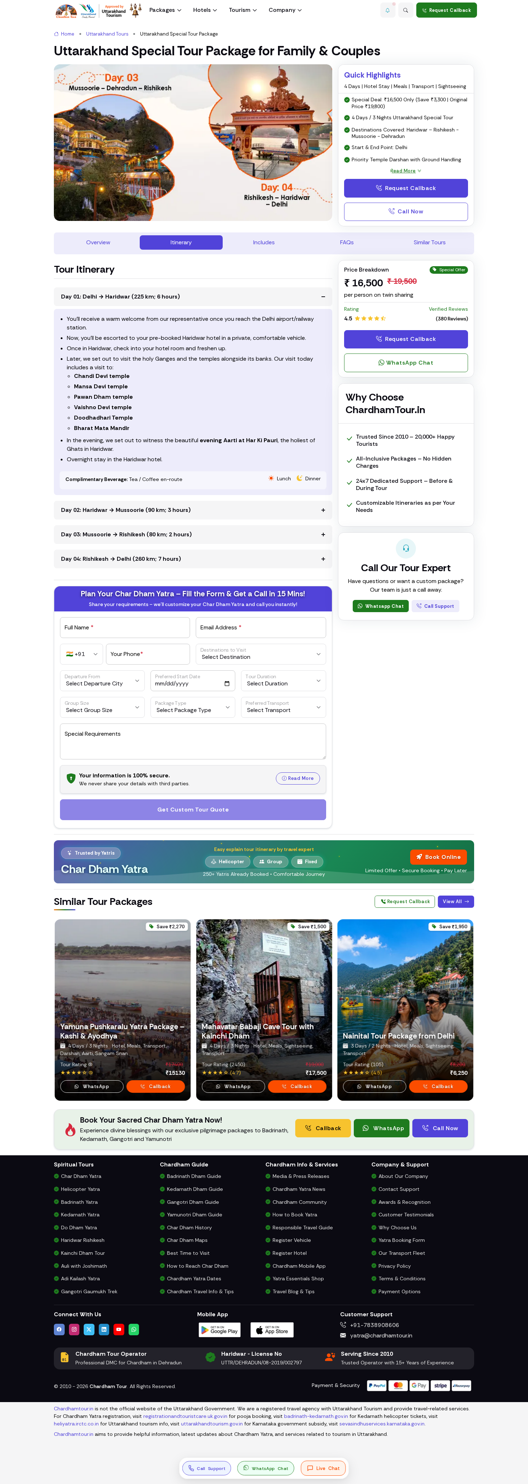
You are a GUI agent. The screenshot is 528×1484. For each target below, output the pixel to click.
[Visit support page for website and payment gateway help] (419, 1385)
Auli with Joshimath (84, 1266)
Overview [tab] (98, 242)
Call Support (438, 606)
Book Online (443, 857)
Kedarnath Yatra (80, 1214)
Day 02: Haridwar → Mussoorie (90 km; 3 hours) (126, 510)
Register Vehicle (292, 1240)
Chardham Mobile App (299, 1266)
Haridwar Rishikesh (83, 1240)
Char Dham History (189, 1227)
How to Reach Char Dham (197, 1266)
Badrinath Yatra (79, 1202)
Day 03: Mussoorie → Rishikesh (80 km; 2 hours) (126, 534)
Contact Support (399, 1189)
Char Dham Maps (187, 1240)
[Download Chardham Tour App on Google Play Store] (219, 1329)
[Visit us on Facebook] (59, 1329)
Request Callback (450, 10)
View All (453, 901)
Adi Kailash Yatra (80, 1278)
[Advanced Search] (405, 10)
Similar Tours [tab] (430, 242)
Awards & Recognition (405, 1202)
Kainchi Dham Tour (83, 1253)
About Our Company (403, 1176)
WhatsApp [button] (95, 1086)
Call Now (409, 211)
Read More (301, 778)
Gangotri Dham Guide (193, 1202)
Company (282, 10)
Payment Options (400, 1291)
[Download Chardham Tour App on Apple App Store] (272, 1329)
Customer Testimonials (406, 1214)
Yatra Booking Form (402, 1240)
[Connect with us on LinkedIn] (104, 1329)
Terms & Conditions (402, 1278)
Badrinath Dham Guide (194, 1176)
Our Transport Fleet (402, 1253)
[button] (387, 10)
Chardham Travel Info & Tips (200, 1291)
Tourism (239, 10)
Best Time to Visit (188, 1253)
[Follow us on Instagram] (74, 1329)
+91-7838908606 (374, 1325)
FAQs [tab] (347, 242)
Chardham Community (300, 1202)
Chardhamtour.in (73, 1408)
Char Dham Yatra (81, 1176)
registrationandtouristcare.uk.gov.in (185, 1416)
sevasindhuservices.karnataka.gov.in (382, 1423)
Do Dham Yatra (79, 1227)
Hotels (202, 10)
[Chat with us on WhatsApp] (134, 1329)
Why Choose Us (398, 1227)
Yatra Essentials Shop (298, 1278)
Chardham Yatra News (299, 1189)
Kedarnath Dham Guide (195, 1189)
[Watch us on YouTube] (119, 1329)
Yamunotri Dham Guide (194, 1214)
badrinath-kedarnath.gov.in (316, 1416)
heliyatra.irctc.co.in (76, 1423)
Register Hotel (290, 1253)
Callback (159, 1086)
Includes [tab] (264, 242)
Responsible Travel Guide (303, 1227)
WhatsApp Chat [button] (410, 362)
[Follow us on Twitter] (89, 1329)
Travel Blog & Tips (294, 1291)
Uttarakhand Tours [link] (107, 34)
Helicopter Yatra (80, 1189)
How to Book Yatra (295, 1214)
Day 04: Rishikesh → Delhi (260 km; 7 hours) (121, 559)
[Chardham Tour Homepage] (99, 11)
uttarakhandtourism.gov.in (212, 1423)
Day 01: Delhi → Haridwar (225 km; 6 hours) (120, 296)
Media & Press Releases (301, 1176)
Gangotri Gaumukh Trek (89, 1291)
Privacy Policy (395, 1266)
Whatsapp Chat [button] (384, 606)
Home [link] (67, 34)
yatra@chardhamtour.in (380, 1335)
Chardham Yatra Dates (194, 1278)
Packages (162, 10)
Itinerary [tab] (181, 242)
